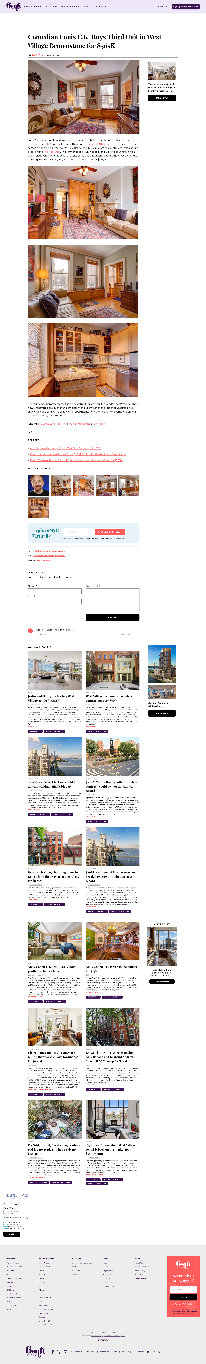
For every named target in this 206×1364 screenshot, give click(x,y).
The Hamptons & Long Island (82, 1263)
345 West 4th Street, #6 (52, 423)
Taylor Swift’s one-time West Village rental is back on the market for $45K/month (111, 1149)
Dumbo (41, 1302)
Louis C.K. (60, 556)
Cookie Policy (126, 1352)
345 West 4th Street (99, 144)
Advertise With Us (142, 1267)
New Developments (71, 6)
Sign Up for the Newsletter (185, 7)
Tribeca (41, 1290)
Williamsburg (43, 1313)
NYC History (11, 1290)
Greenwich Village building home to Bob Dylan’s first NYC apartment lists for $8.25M (53, 876)
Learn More (11, 1234)
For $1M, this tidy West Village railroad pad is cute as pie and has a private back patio (55, 1149)
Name (32, 586)
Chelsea (42, 1278)
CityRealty (111, 1333)
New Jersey (75, 1271)
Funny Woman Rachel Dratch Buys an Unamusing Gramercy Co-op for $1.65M (76, 460)
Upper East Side (45, 1267)
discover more (35, 997)
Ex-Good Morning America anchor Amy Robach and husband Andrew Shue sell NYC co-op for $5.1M (110, 1057)
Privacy (115, 1352)
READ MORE (91, 817)
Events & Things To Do (14, 1278)
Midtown (42, 1275)
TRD (35, 431)
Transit (8, 1309)
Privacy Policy (104, 538)
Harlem (41, 1271)
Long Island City (45, 1321)
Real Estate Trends (55, 551)
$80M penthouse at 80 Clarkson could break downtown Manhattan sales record (112, 876)
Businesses (107, 1275)
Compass (99, 423)
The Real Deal (52, 151)
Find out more (92, 907)
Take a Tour (162, 98)
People (105, 1263)
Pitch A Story (140, 1271)
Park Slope (43, 1305)
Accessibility (139, 1352)
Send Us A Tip (140, 1275)
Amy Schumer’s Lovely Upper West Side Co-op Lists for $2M (65, 448)
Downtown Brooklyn (46, 1309)
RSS (162, 1352)
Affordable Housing (13, 1305)
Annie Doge (38, 55)
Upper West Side (45, 1263)
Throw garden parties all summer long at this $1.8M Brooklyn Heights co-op (162, 87)
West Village (43, 560)
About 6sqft (139, 1263)
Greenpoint (43, 1317)
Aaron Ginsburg (36, 704)
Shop (86, 6)
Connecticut (75, 1275)
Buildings (106, 1278)
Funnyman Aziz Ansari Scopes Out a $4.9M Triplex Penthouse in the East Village (78, 454)
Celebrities (39, 551)
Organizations (108, 1271)
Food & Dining (11, 1282)
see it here (33, 726)
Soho (40, 1286)
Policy (8, 1302)
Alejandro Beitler (80, 423)
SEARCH (161, 6)
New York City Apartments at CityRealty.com (108, 1336)
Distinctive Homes (33, 6)
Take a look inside (94, 1175)
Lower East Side (45, 1294)
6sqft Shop (10, 1275)
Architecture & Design (14, 1294)
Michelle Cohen (36, 1065)
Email (32, 596)
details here (34, 810)
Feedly (152, 1352)
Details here (92, 1085)
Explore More (99, 6)
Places (105, 1267)
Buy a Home (108, 1282)
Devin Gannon (94, 704)
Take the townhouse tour (40, 1089)
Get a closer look (36, 1177)
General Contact (141, 1278)
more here (90, 726)
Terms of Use (93, 538)
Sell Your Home (109, 1286)
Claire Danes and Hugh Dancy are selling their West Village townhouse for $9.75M (53, 1057)
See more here (92, 992)
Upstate (74, 1267)
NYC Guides (51, 6)
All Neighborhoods (45, 1325)
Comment (93, 586)
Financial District (45, 1298)
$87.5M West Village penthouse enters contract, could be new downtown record (111, 786)
